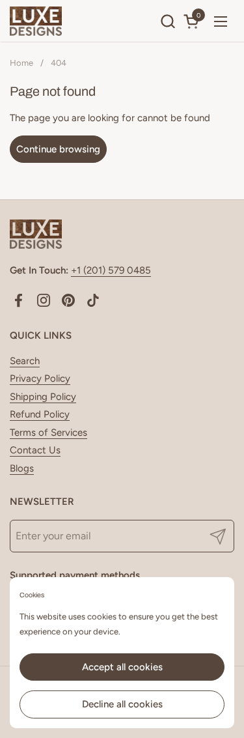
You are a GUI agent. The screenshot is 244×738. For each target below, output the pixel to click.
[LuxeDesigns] (36, 21)
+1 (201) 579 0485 (111, 270)
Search (25, 361)
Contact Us (35, 450)
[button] (167, 21)
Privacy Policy (40, 378)
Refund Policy (40, 414)
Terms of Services (48, 432)
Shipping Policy (43, 397)
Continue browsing (58, 149)
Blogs (22, 468)
